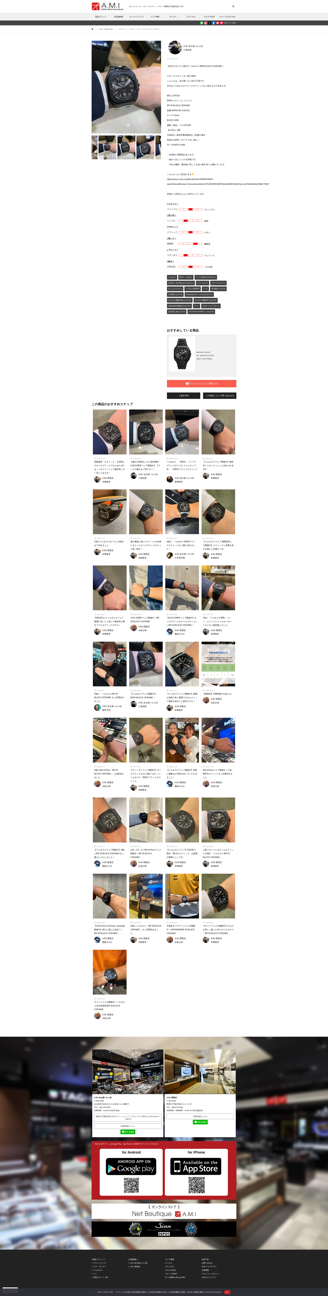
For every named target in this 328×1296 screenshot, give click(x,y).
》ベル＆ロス (97, 1270)
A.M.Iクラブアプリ (209, 1267)
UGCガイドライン (209, 1277)
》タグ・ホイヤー (99, 1267)
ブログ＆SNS (209, 17)
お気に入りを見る (229, 23)
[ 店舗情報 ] (132, 1259)
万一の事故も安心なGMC (175, 1277)
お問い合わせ (207, 1263)
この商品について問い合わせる (219, 396)
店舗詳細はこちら (128, 1126)
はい (227, 1292)
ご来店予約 (183, 396)
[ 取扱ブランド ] (98, 1259)
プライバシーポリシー (211, 1274)
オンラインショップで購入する (203, 383)
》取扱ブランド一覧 (100, 1277)
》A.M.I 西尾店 (134, 1267)
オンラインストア (137, 17)
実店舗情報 (118, 17)
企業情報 (205, 1270)
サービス (173, 17)
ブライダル (191, 17)
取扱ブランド (100, 17)
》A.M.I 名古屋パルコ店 (137, 1263)
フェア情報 (154, 17)
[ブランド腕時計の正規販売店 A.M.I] (108, 6)
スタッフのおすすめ (227, 17)
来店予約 (205, 1259)
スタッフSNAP (171, 1274)
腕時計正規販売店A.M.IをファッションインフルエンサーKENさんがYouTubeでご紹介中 (128, 1117)
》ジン (94, 1274)
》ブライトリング (99, 1263)
